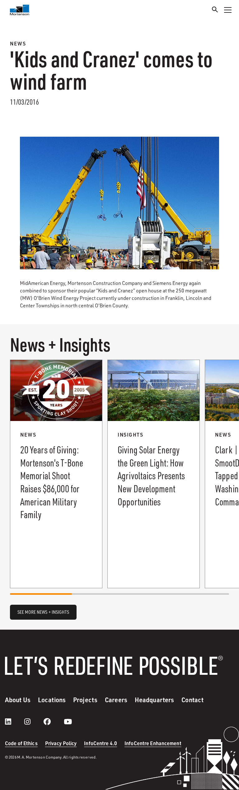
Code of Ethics (21, 743)
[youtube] (68, 721)
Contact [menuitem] (192, 700)
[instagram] (33, 721)
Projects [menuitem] (85, 700)
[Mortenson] (19, 9)
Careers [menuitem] (116, 700)
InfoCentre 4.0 (100, 743)
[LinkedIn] (14, 721)
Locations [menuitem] (52, 700)
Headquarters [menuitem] (154, 700)
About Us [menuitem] (17, 700)
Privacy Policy (61, 743)
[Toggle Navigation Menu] (228, 10)
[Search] (215, 10)
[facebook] (53, 721)
